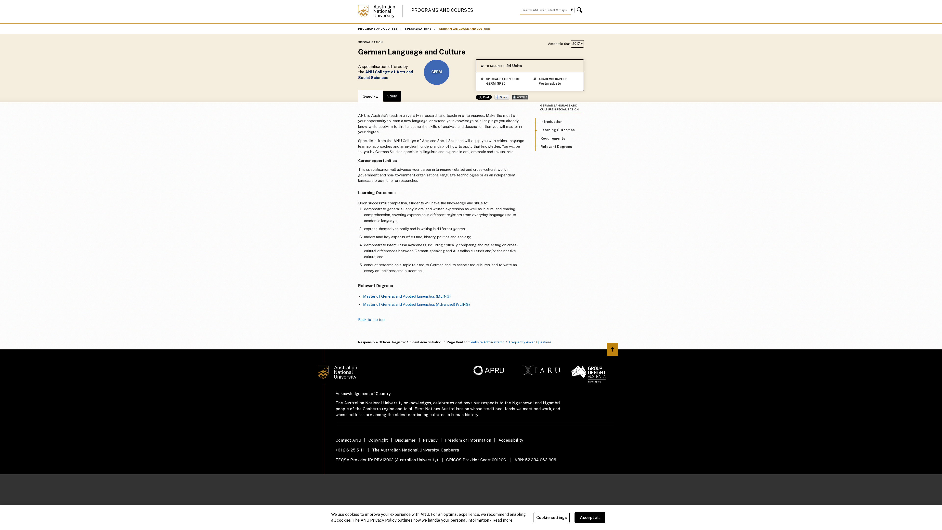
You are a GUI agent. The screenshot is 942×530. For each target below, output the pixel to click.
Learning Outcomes (557, 130)
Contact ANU (348, 440)
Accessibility (510, 440)
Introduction (551, 122)
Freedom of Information (468, 440)
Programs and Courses (442, 10)
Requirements (552, 138)
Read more (502, 520)
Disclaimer (405, 440)
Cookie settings (551, 517)
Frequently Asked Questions (530, 342)
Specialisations (418, 28)
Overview (370, 97)
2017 (576, 44)
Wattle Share (520, 97)
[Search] (580, 10)
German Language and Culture (464, 28)
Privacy (430, 440)
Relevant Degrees (556, 147)
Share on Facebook (501, 97)
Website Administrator (487, 342)
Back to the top (371, 320)
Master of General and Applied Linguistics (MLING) (407, 296)
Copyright (378, 440)
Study (392, 96)
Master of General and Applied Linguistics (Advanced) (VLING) (416, 304)
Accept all (590, 517)
